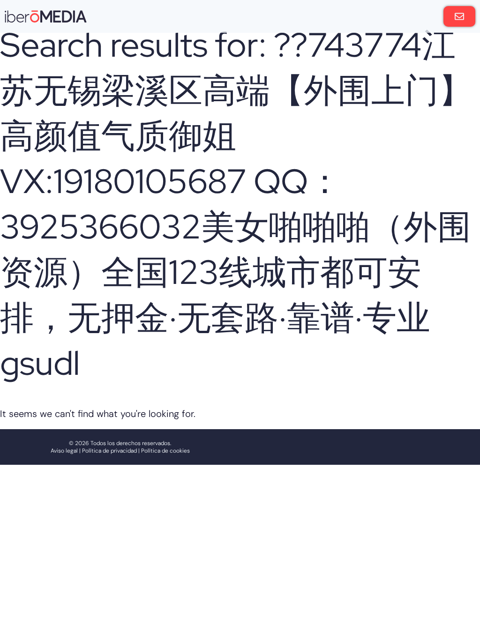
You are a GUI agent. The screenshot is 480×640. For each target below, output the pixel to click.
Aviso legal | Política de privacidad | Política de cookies (120, 450)
